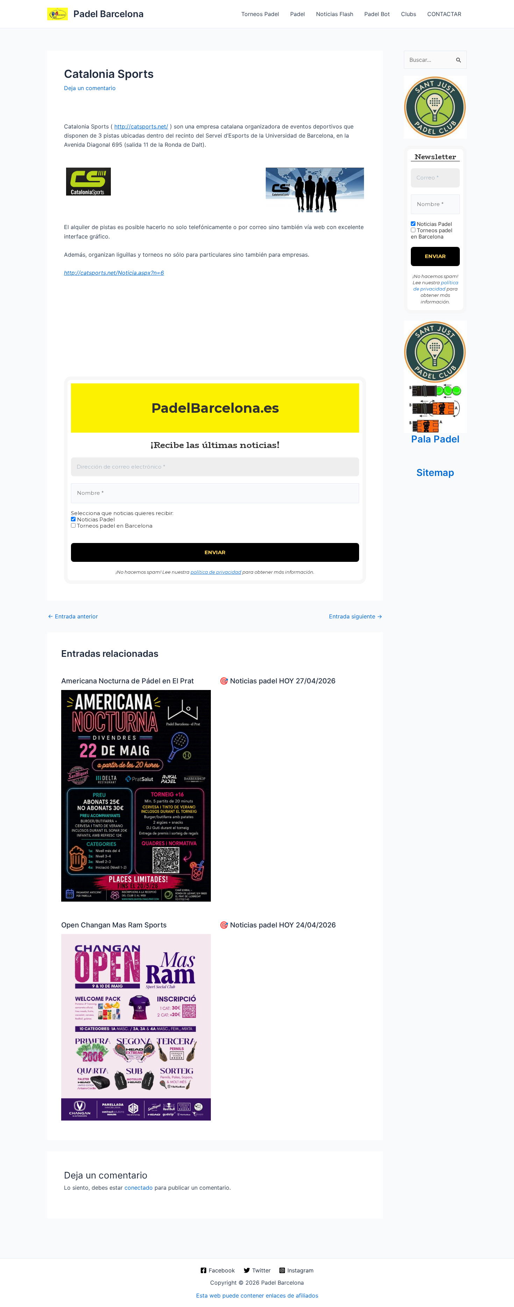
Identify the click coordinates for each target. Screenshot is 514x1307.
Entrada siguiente (355, 616)
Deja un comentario (90, 88)
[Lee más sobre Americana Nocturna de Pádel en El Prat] (136, 795)
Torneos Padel (260, 13)
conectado (138, 1187)
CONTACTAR (444, 13)
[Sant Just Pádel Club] (435, 106)
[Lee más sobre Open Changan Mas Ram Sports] (136, 1026)
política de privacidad (216, 572)
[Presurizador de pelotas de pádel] (435, 407)
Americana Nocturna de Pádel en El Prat (127, 681)
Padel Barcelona (108, 13)
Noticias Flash (334, 13)
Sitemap (435, 472)
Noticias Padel (95, 519)
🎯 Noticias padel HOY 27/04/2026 (278, 681)
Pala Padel (435, 439)
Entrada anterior (73, 616)
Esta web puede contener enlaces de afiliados (257, 1295)
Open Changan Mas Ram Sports (114, 925)
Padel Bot (377, 13)
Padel (297, 13)
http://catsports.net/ (141, 126)
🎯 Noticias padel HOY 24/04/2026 (278, 925)
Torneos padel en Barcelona (114, 526)
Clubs (408, 13)
